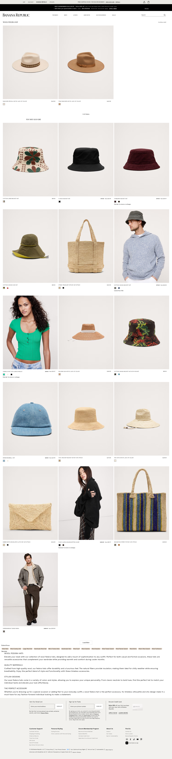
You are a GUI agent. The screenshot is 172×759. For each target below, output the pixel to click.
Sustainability (100, 749)
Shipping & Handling (34, 733)
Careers (108, 731)
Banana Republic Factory (131, 736)
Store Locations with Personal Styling (61, 733)
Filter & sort (162, 22)
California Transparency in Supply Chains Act (59, 752)
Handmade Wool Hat (40, 648)
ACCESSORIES (101, 15)
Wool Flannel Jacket (122, 648)
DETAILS (118, 2)
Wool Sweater (96, 648)
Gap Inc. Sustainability (112, 736)
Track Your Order (33, 738)
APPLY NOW (113, 8)
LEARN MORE (123, 713)
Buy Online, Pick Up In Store (36, 745)
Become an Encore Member (86, 731)
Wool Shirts (133, 648)
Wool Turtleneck (157, 648)
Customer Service (34, 731)
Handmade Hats (66, 648)
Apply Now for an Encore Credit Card (88, 738)
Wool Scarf (76, 648)
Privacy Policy (87, 715)
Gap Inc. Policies (76, 752)
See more (4, 651)
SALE (114, 15)
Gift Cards (32, 740)
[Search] (165, 15)
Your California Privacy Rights (78, 749)
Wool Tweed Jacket (108, 648)
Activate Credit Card (84, 736)
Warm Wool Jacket (144, 648)
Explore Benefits (83, 733)
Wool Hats (5, 648)
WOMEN (55, 15)
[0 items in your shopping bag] (148, 2)
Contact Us (128, 731)
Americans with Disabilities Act (37, 752)
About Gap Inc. (109, 749)
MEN (65, 15)
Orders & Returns (34, 736)
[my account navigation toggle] (144, 2)
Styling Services (55, 731)
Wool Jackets (86, 648)
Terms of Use (91, 749)
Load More (86, 642)
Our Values (109, 733)
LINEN (75, 15)
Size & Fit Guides (33, 742)
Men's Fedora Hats (54, 648)
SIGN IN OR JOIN (110, 2)
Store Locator (129, 733)
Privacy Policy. (45, 713)
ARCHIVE (87, 15)
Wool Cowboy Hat (15, 648)
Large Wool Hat (27, 648)
